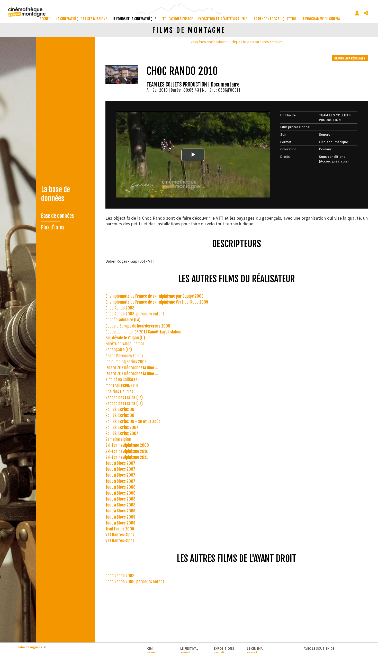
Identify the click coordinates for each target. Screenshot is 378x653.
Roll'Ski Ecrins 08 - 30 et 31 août (132, 421)
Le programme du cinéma (321, 18)
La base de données (55, 194)
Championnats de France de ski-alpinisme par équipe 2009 (154, 296)
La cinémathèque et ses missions (81, 18)
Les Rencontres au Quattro (274, 18)
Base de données (57, 216)
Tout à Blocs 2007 (120, 463)
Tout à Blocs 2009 (120, 510)
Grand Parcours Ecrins (124, 355)
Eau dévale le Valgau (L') (125, 337)
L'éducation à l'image (177, 18)
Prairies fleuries (119, 391)
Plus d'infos (52, 227)
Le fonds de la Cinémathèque (134, 18)
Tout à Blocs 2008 (120, 487)
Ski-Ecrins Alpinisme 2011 (126, 457)
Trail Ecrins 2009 (119, 528)
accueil (45, 18)
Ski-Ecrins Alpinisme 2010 (126, 451)
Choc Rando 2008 (119, 308)
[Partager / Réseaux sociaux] (366, 13)
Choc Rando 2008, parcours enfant (134, 313)
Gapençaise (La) (118, 349)
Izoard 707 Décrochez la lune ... (131, 367)
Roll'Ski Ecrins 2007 (121, 427)
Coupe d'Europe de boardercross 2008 (137, 326)
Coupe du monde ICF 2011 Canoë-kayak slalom (143, 331)
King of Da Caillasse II (122, 379)
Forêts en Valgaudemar (125, 343)
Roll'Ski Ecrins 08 (119, 409)
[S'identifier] (357, 13)
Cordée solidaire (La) (122, 319)
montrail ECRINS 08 (121, 385)
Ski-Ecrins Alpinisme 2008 (127, 445)
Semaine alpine (118, 439)
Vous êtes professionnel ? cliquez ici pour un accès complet (237, 41)
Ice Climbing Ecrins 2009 (126, 361)
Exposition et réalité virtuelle (222, 18)
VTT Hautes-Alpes (119, 534)
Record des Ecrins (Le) (124, 397)
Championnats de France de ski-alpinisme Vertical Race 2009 (156, 302)
